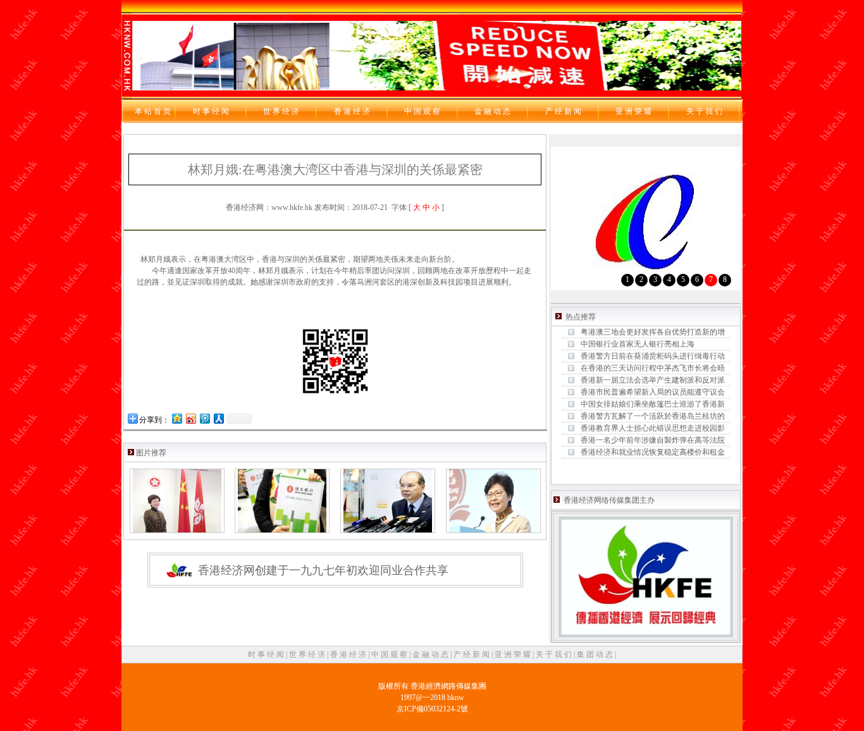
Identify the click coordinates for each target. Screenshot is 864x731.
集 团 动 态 (596, 654)
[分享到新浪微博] (190, 418)
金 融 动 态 (431, 654)
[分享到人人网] (218, 418)
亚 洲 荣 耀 (514, 654)
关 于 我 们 (555, 654)
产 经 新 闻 (472, 654)
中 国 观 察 (390, 654)
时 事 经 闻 (267, 654)
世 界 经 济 (308, 654)
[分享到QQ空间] (176, 418)
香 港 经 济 (349, 654)
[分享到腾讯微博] (204, 418)
